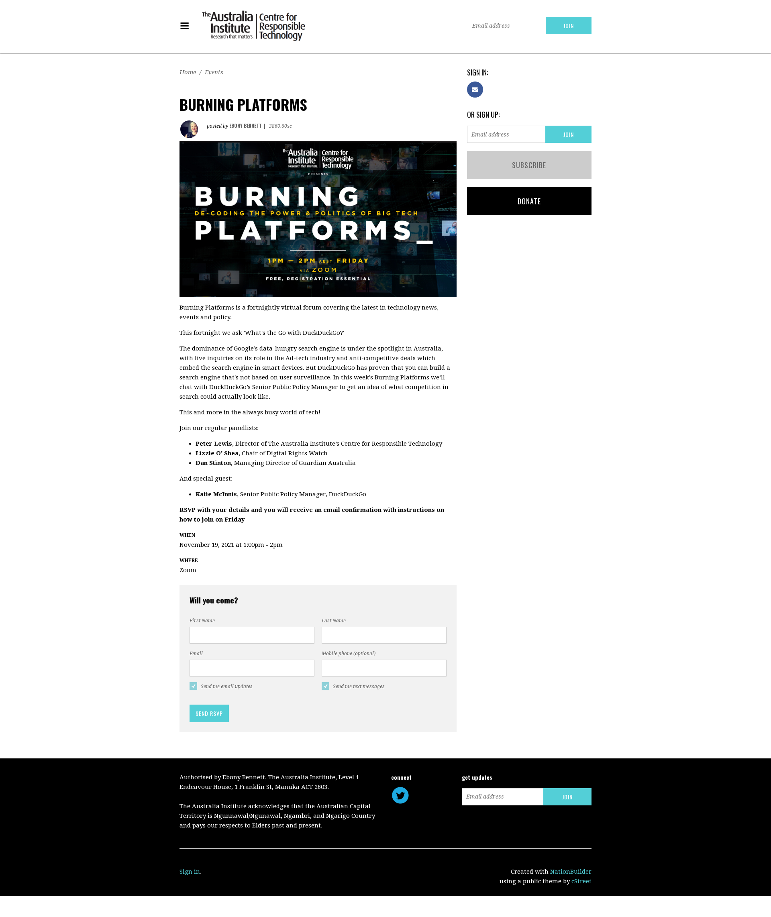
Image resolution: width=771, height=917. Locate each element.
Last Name (334, 621)
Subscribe (529, 165)
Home (187, 72)
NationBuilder (571, 871)
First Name (202, 621)
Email (196, 653)
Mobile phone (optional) (348, 653)
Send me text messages (359, 686)
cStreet (581, 881)
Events (214, 72)
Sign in (189, 871)
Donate (529, 201)
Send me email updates (227, 686)
